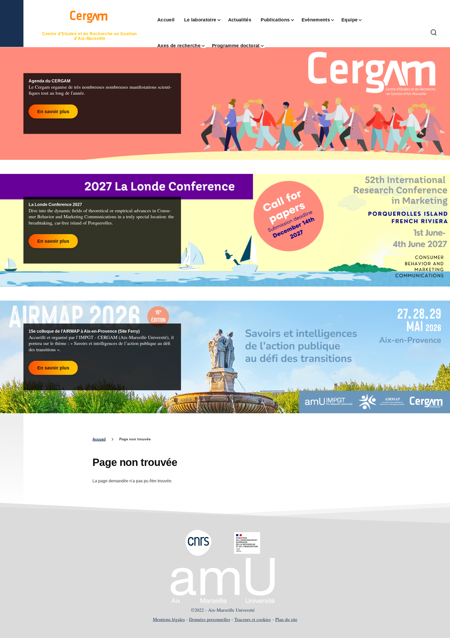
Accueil (99, 439)
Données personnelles (209, 619)
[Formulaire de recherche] (434, 33)
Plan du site (286, 619)
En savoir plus (53, 111)
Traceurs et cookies (252, 619)
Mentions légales (169, 619)
